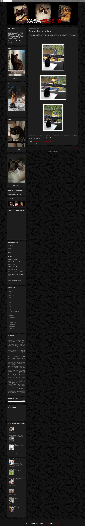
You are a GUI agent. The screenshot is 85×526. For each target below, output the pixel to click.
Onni (20, 374)
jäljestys (21, 353)
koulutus (23, 361)
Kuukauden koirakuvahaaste (19, 362)
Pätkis (23, 377)
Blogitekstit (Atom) (54, 151)
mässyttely (15, 370)
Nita (8, 374)
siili (15, 384)
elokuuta (12, 315)
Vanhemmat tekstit (72, 148)
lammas (17, 363)
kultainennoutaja (10, 362)
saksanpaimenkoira (14, 383)
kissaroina (18, 358)
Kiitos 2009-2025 (17, 507)
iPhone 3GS (19, 350)
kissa (35, 143)
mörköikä (10, 371)
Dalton (21, 344)
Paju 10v (11, 454)
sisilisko (21, 384)
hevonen (23, 347)
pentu (17, 375)
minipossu (9, 370)
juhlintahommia (16, 353)
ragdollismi (12, 379)
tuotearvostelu (11, 388)
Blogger (57, 523)
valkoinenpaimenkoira (12, 391)
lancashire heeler (22, 363)
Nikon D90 (21, 373)
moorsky (47, 523)
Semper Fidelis (12, 469)
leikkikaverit (17, 366)
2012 (10, 299)
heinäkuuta (12, 317)
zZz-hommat (14, 394)
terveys (17, 387)
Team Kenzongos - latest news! (16, 435)
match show (22, 367)
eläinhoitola (22, 345)
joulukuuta (12, 306)
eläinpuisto (9, 346)
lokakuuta (12, 309)
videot (9, 392)
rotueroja (20, 380)
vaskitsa (23, 391)
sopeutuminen (21, 385)
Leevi (9, 366)
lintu (24, 366)
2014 (10, 295)
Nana (20, 371)
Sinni (38, 143)
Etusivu (53, 148)
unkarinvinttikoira (10, 390)
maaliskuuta (13, 324)
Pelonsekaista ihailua (40, 31)
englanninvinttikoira (22, 346)
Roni (8, 380)
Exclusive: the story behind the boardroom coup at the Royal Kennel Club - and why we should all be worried (18, 463)
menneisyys (15, 368)
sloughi (16, 385)
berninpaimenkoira (18, 340)
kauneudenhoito (17, 355)
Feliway (9, 347)
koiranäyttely (15, 359)
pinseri (24, 375)
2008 (10, 330)
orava (24, 374)
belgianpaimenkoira (11, 340)
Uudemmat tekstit (33, 148)
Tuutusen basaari (13, 506)
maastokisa (17, 367)
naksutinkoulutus (15, 371)
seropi (13, 384)
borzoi (23, 340)
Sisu (24, 384)
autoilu (23, 339)
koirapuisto (23, 359)
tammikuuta (13, 328)
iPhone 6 (13, 351)
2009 (10, 304)
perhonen (20, 375)
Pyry (16, 377)
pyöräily (19, 377)
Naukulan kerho (12, 444)
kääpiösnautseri (10, 363)
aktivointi (23, 337)
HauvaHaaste (19, 347)
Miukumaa (11, 497)
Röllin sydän (12, 487)
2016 (10, 291)
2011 (10, 300)
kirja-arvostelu (16, 356)
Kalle (9, 355)
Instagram (14, 350)
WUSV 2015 (23, 392)
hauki (15, 347)
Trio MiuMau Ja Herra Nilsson (15, 478)
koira (23, 358)
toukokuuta (12, 320)
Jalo (20, 352)
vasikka (20, 391)
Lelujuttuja (16, 498)
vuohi (17, 392)
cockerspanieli (11, 344)
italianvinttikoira (17, 352)
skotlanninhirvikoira (11, 385)
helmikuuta (12, 326)
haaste (12, 347)
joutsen (11, 353)
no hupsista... (14, 374)
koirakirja (9, 359)
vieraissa (13, 392)
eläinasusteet (15, 345)
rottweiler (15, 380)
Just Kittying (12, 425)
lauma (14, 365)
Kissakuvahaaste (11, 358)
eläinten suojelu (15, 346)
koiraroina (10, 361)
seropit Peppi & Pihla (14, 453)
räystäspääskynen (22, 381)
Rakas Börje (16, 479)
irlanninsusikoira (11, 352)
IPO (18, 351)
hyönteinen (10, 350)
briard (9, 341)
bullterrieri (13, 341)
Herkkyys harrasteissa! (18, 436)
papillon (14, 375)
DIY (24, 344)
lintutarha (9, 367)
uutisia (23, 390)
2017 (10, 290)
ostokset (10, 375)
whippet (19, 392)
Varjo (18, 391)
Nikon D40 (15, 373)
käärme (14, 363)
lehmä (12, 366)
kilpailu (9, 356)
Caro (23, 343)
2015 (10, 293)
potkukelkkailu (12, 377)
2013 (10, 297)
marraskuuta (13, 307)
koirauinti (15, 361)
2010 (10, 302)
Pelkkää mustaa (17, 470)
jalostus (23, 352)
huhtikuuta (12, 322)
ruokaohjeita (10, 381)
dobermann (9, 345)
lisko (12, 367)
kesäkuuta (12, 319)
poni (8, 377)
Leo (21, 366)
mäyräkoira (22, 370)
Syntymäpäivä (17, 489)
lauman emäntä (21, 365)
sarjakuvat (10, 384)
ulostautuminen (43, 143)
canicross (19, 341)
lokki (13, 367)
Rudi (24, 380)
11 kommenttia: (47, 141)
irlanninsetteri (23, 351)
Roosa (12, 380)
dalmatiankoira (17, 344)
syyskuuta (12, 313)
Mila (24, 368)
